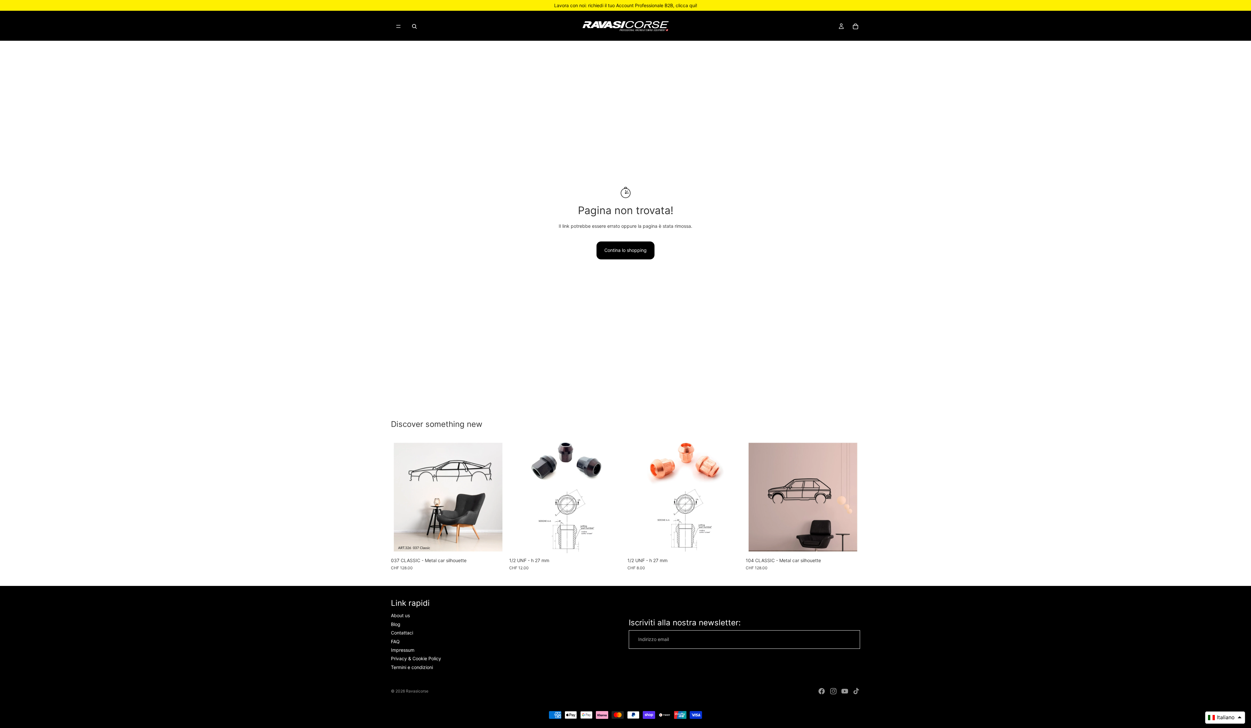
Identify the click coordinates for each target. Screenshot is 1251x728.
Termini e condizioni (412, 667)
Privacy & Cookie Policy (416, 658)
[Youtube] (845, 691)
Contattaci (402, 632)
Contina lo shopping (625, 250)
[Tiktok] (856, 691)
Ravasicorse (417, 691)
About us (400, 615)
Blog (395, 624)
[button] (1225, 717)
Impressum (402, 650)
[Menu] (398, 26)
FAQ (395, 641)
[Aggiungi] (613, 544)
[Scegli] (495, 544)
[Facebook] (822, 691)
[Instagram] (833, 691)
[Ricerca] (414, 26)
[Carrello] (855, 26)
